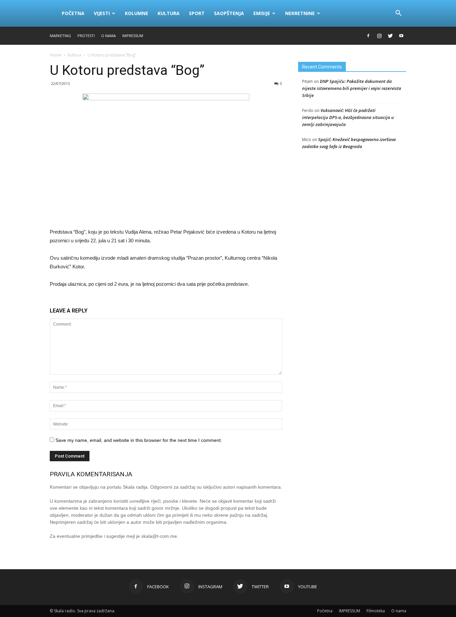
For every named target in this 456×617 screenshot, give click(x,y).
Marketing (60, 35)
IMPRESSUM (132, 35)
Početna (73, 13)
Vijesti (102, 13)
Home (55, 55)
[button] (398, 13)
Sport (197, 13)
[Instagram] (379, 36)
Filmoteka (376, 611)
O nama (108, 35)
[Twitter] (390, 36)
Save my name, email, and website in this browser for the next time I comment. (138, 440)
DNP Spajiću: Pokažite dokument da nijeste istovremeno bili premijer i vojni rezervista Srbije (351, 88)
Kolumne (136, 13)
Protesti (86, 35)
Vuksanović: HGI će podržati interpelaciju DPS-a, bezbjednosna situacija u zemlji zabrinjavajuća (348, 117)
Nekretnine (300, 13)
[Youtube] (401, 36)
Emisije (261, 13)
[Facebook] (368, 36)
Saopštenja (229, 13)
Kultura (169, 13)
